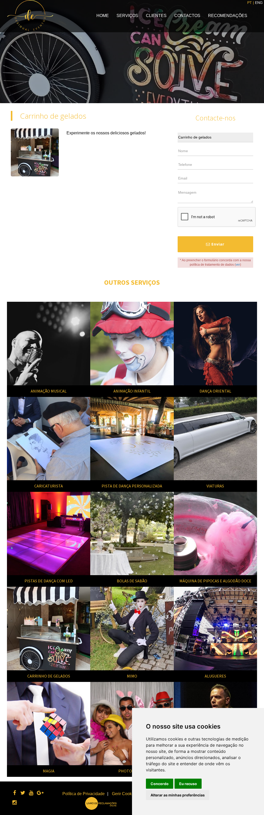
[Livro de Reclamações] (100, 803)
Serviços (127, 15)
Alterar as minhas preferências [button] (178, 795)
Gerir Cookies (124, 794)
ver (238, 264)
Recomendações (227, 15)
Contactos (187, 15)
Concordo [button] (160, 783)
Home (102, 15)
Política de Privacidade (83, 794)
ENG (259, 3)
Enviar (217, 244)
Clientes (156, 15)
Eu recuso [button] (188, 783)
